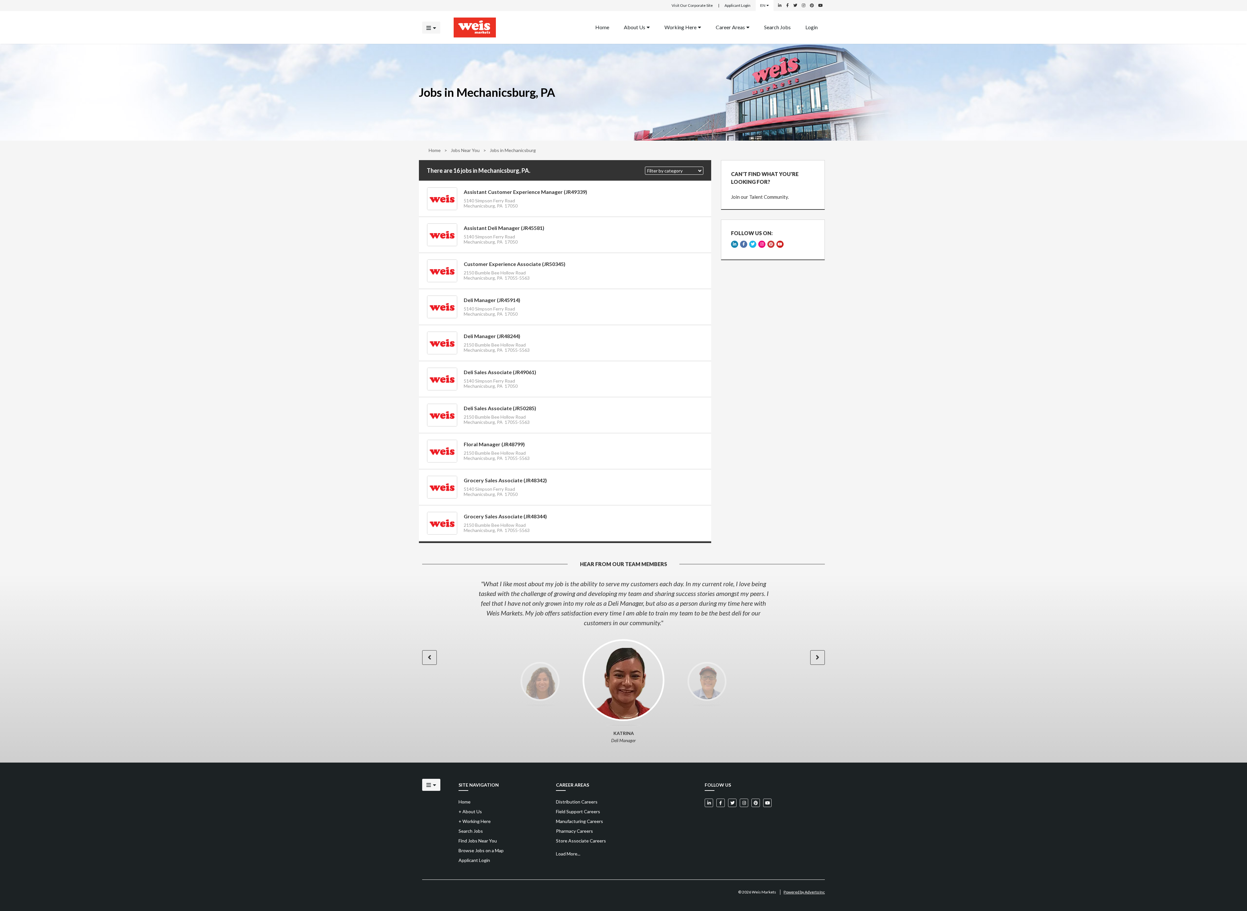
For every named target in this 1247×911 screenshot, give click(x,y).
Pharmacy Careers (574, 831)
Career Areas (730, 27)
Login (811, 27)
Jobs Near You (465, 150)
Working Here (680, 27)
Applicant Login (737, 5)
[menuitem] (602, 27)
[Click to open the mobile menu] (431, 27)
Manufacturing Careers (579, 821)
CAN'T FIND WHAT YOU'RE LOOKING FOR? (765, 178)
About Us (634, 27)
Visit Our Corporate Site (692, 5)
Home (602, 27)
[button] (674, 171)
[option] (623, 603)
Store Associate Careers (581, 840)
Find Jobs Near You (478, 840)
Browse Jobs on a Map (481, 850)
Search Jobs (777, 27)
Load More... (568, 853)
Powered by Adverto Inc (804, 892)
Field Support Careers (578, 811)
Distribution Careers (577, 801)
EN (762, 5)
